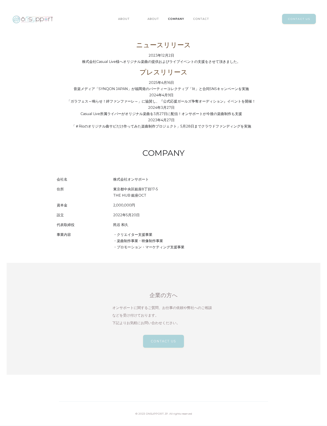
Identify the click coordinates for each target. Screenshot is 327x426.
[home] (32, 19)
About (124, 19)
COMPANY (176, 19)
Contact (201, 19)
